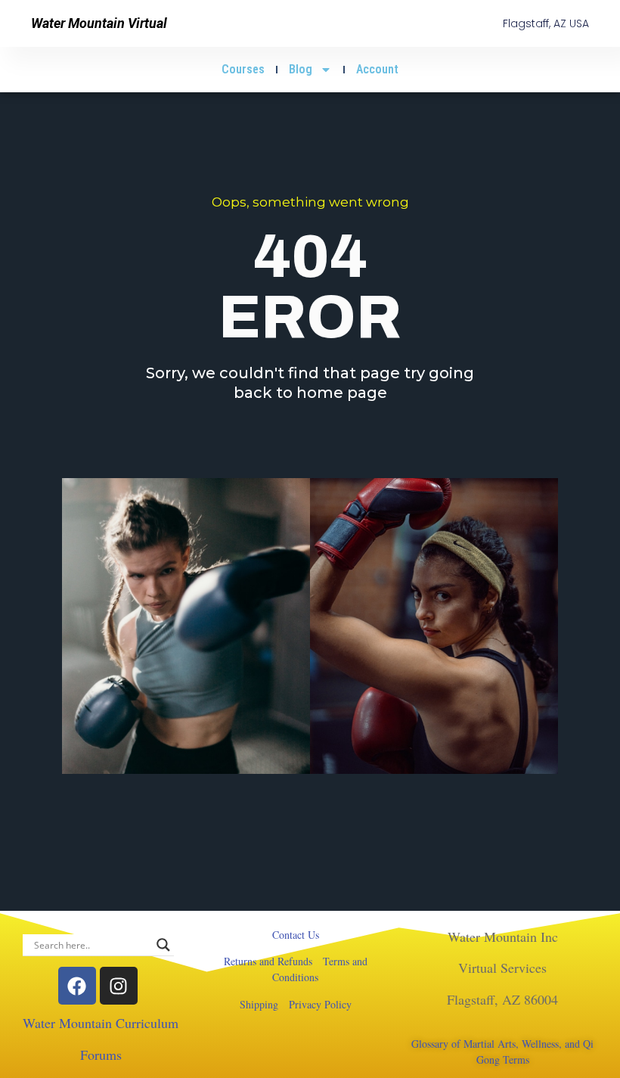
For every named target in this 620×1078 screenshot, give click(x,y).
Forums (101, 1054)
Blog (300, 69)
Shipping (259, 1004)
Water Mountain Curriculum (100, 1023)
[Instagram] (119, 986)
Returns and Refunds (268, 961)
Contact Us (295, 934)
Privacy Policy (320, 1004)
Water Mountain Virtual (99, 23)
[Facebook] (77, 986)
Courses (243, 69)
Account (377, 69)
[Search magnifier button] (163, 944)
